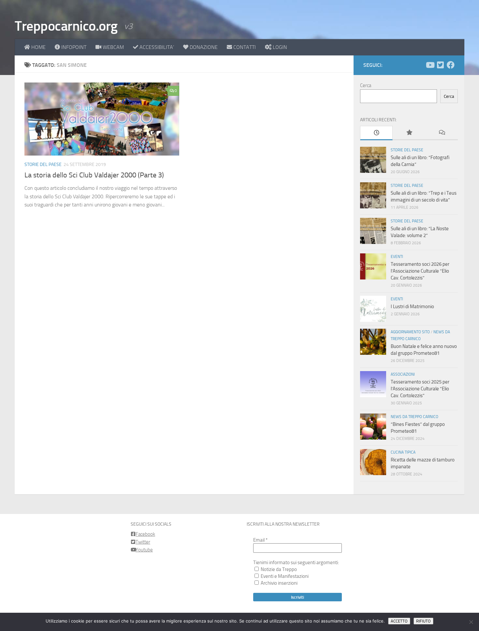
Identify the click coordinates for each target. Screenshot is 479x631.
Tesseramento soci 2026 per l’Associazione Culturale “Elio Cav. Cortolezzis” (420, 271)
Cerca (365, 85)
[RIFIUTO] (471, 622)
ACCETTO (399, 621)
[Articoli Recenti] (376, 133)
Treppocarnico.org (66, 26)
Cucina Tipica (403, 452)
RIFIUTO (423, 621)
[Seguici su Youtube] (430, 65)
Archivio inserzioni (279, 583)
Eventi (397, 256)
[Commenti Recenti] (441, 133)
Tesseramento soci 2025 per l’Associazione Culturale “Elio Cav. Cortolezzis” (420, 388)
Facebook (145, 534)
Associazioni (403, 374)
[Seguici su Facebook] (451, 65)
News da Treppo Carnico (414, 416)
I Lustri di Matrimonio (412, 306)
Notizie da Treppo (278, 569)
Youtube (144, 550)
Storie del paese (43, 164)
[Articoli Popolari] (409, 133)
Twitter (143, 542)
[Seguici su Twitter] (440, 65)
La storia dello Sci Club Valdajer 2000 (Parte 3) (94, 175)
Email (260, 540)
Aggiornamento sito (410, 332)
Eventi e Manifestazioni (284, 576)
